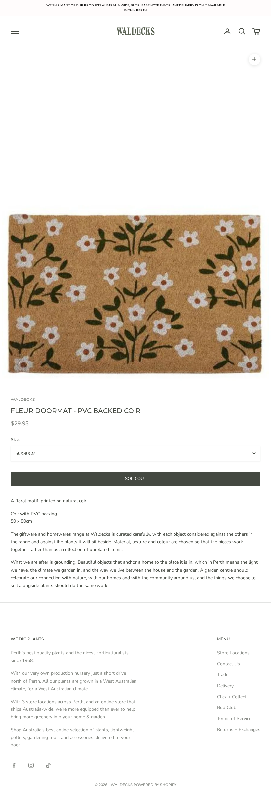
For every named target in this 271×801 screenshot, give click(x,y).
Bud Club (226, 708)
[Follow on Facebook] (14, 765)
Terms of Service (234, 718)
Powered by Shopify (155, 784)
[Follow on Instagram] (31, 765)
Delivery (225, 686)
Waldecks (23, 399)
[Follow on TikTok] (48, 765)
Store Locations (233, 653)
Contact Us (228, 664)
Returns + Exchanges (238, 729)
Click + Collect (231, 697)
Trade (222, 674)
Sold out (135, 479)
